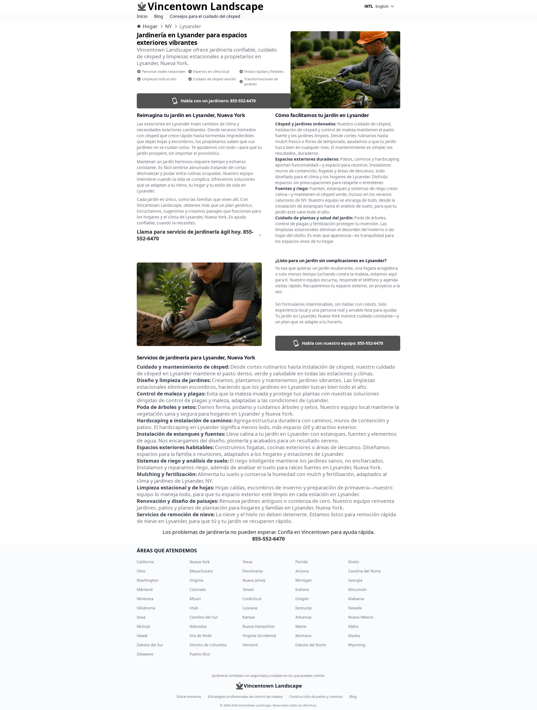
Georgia (355, 580)
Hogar (150, 26)
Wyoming (356, 644)
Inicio (142, 16)
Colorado (198, 589)
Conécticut (252, 598)
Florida (301, 561)
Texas (247, 561)
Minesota (145, 598)
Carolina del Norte (364, 570)
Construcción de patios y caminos (316, 696)
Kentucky (303, 607)
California (145, 561)
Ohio (141, 570)
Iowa (141, 617)
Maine (300, 626)
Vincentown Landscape (255, 705)
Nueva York (200, 561)
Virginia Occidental (259, 635)
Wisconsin (357, 589)
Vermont (250, 644)
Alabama (356, 598)
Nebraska (198, 626)
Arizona (302, 570)
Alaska (354, 635)
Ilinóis (353, 561)
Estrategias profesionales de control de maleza (245, 696)
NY (168, 26)
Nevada (355, 607)
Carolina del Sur (204, 617)
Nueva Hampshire (258, 626)
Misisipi (143, 626)
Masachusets (201, 570)
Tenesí (248, 589)
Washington (147, 580)
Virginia (196, 580)
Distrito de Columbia (208, 644)
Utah (194, 607)
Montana (303, 635)
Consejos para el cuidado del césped (205, 16)
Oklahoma (146, 607)
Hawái (142, 635)
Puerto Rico (200, 654)
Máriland (144, 589)
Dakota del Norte (310, 644)
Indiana (302, 589)
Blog (158, 16)
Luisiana (249, 607)
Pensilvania (252, 570)
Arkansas (303, 617)
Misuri (195, 598)
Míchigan (303, 580)
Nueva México (360, 617)
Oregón (302, 598)
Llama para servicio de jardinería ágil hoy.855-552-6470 (195, 235)
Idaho (353, 626)
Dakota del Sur (150, 644)
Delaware (145, 654)
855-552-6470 (268, 538)
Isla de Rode (200, 635)
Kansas (248, 617)
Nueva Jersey (253, 580)
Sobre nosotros (188, 696)
